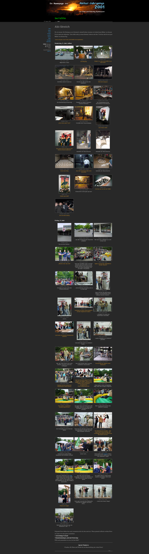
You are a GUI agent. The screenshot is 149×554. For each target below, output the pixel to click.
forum (49, 36)
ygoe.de (49, 51)
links (49, 38)
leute (49, 31)
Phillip (70, 475)
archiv (49, 35)
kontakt (49, 40)
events (49, 33)
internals (49, 41)
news (49, 30)
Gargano (105, 453)
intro (50, 28)
